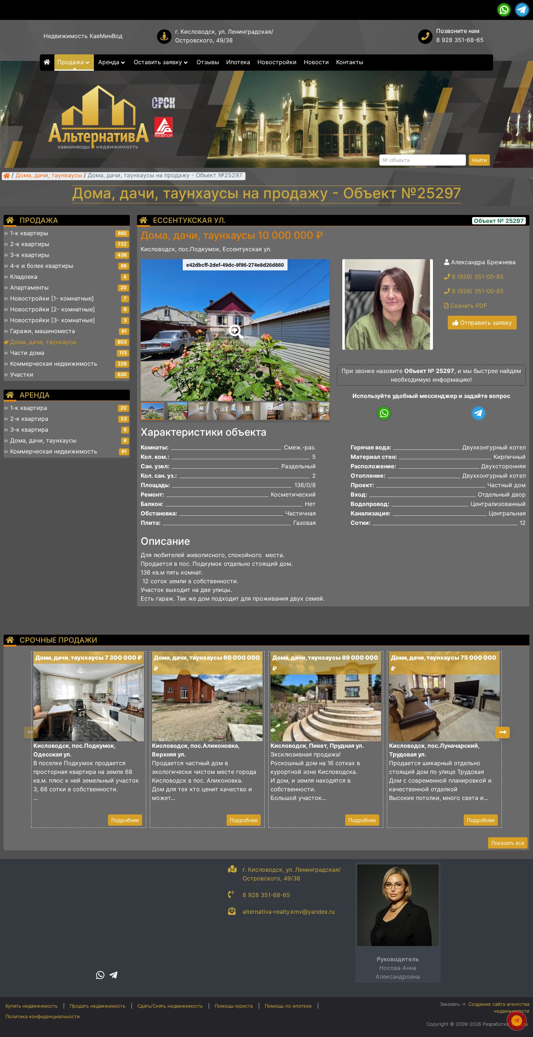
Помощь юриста (234, 1006)
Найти (479, 160)
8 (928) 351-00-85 (477, 276)
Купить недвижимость (31, 1006)
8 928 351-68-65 (460, 39)
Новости (316, 62)
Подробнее (125, 820)
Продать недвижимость (97, 1006)
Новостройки (277, 62)
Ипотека (238, 62)
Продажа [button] (71, 62)
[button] (234, 326)
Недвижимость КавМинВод (83, 36)
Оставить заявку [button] (159, 62)
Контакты (349, 62)
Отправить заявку (485, 322)
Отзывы (208, 62)
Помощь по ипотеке (288, 1006)
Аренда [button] (109, 62)
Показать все (507, 843)
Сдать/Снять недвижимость (170, 1006)
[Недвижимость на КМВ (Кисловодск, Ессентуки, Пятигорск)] (6, 176)
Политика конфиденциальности (42, 1016)
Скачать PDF (468, 305)
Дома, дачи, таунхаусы (49, 176)
